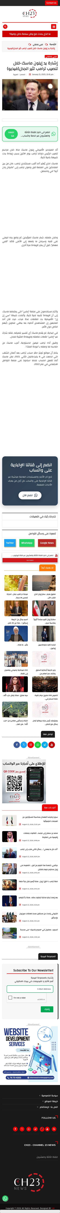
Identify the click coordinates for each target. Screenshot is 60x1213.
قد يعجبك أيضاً (47, 568)
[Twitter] (22, 1130)
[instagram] (31, 745)
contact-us (51, 3)
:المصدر (19, 74)
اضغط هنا (11, 134)
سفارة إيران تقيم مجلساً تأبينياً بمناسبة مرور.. (45, 621)
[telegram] (45, 745)
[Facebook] (17, 745)
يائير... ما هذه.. (22, 645)
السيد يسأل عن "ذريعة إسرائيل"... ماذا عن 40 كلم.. (17, 621)
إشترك (47, 1009)
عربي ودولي (38, 44)
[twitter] (24, 745)
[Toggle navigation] (53, 26)
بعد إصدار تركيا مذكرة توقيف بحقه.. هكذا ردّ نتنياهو (38, 897)
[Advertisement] (30, 203)
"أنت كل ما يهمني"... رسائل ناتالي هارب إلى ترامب (39, 849)
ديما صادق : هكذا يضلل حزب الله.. (15, 695)
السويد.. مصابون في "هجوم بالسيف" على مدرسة (39, 929)
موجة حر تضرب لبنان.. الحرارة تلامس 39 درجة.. (17, 596)
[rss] (55, 1130)
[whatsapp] (38, 745)
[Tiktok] (42, 1128)
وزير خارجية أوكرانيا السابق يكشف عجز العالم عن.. (46, 671)
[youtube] (51, 745)
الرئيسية (53, 44)
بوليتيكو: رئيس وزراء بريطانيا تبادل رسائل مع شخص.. (45, 722)
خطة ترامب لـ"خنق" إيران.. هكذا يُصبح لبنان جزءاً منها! (38, 881)
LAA (53, 1208)
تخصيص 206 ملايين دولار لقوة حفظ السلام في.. (46, 697)
